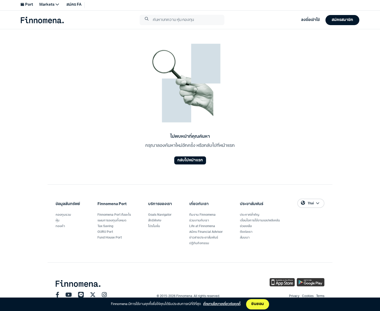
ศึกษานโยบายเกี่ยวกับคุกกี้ (221, 304)
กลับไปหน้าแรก (190, 160)
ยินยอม (257, 304)
